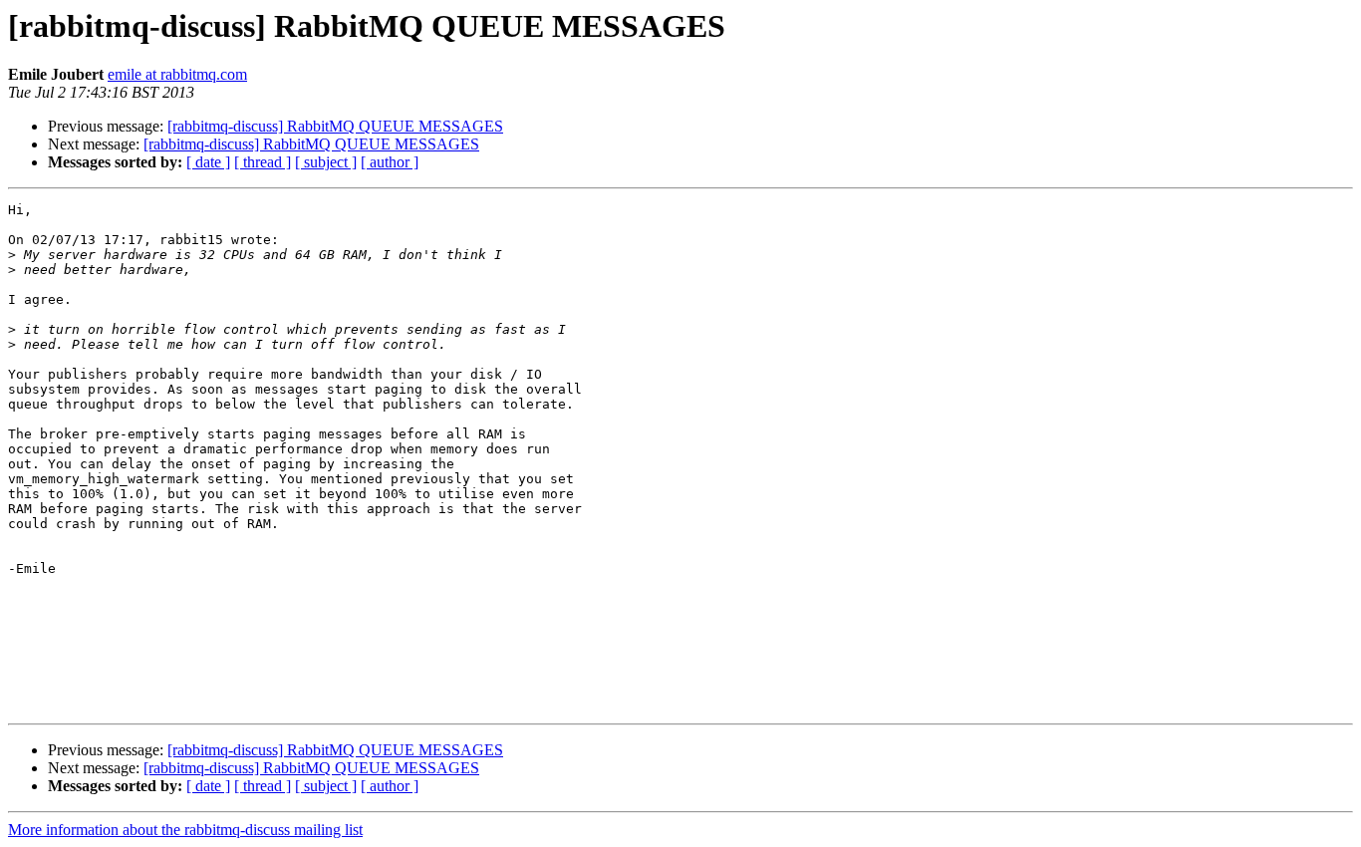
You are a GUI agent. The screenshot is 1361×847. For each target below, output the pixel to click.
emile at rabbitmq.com (177, 74)
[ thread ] (262, 161)
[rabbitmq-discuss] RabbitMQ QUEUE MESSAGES (335, 126)
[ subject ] (326, 161)
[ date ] (208, 161)
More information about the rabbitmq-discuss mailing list (185, 829)
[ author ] (389, 161)
